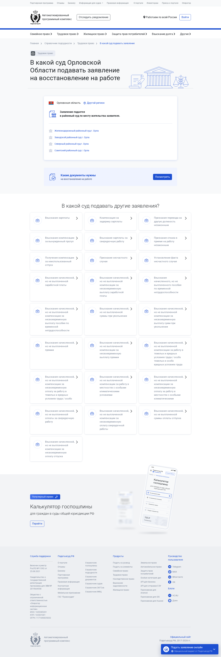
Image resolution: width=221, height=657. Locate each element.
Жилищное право (94, 34)
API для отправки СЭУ (151, 586)
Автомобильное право (151, 567)
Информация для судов (90, 3)
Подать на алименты (123, 567)
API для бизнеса (148, 582)
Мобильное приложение (69, 593)
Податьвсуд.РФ (66, 556)
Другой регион (95, 102)
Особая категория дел (151, 578)
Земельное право (149, 563)
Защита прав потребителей (128, 34)
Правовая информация (118, 3)
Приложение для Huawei (152, 601)
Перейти (37, 523)
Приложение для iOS (150, 597)
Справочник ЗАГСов (94, 588)
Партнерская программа (41, 3)
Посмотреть (162, 176)
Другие (184, 34)
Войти (185, 17)
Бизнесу (71, 3)
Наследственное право (123, 579)
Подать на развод (121, 563)
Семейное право (40, 34)
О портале (138, 3)
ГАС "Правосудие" (66, 597)
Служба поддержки (40, 556)
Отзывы (60, 3)
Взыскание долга (163, 34)
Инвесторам (152, 3)
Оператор (186, 3)
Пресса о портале (170, 3)
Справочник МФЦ (93, 592)
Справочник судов (93, 584)
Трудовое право (67, 34)
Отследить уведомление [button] (93, 17)
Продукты (118, 556)
